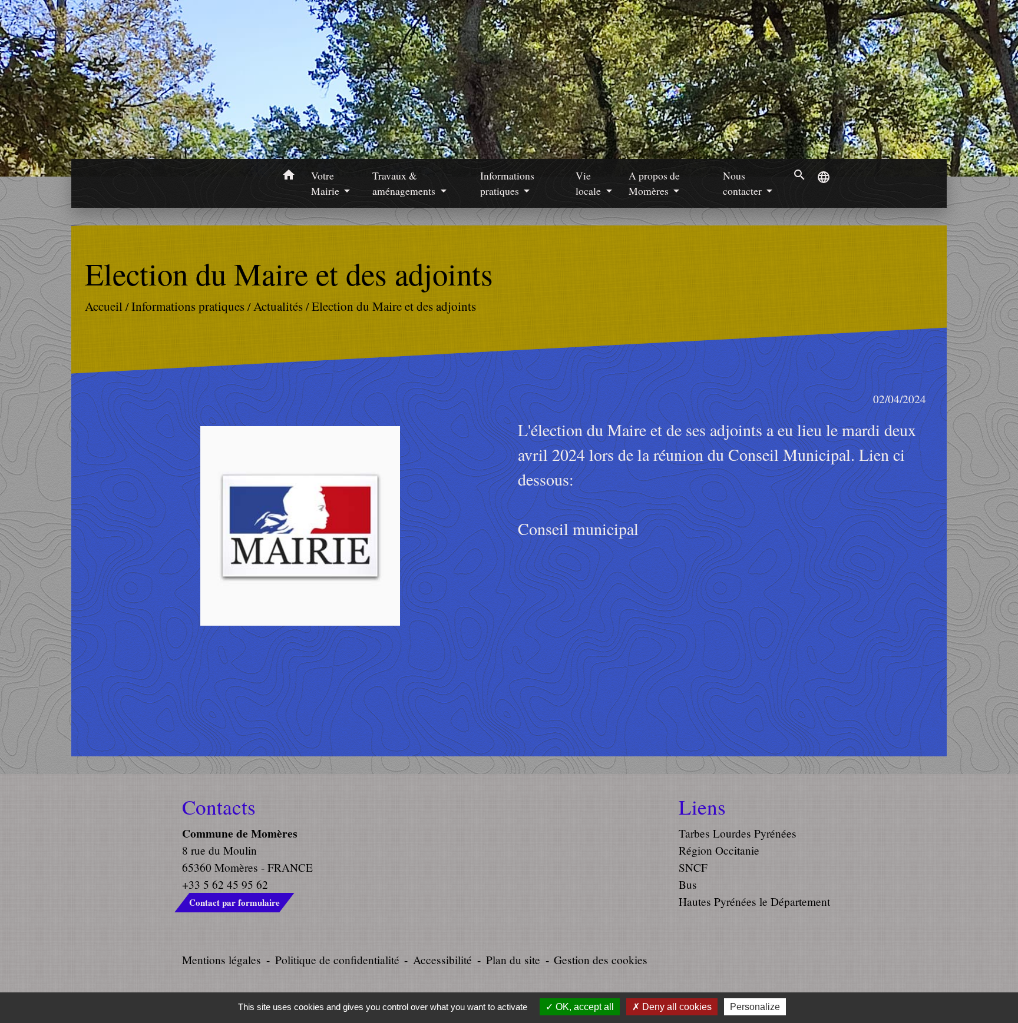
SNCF (693, 867)
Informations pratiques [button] (507, 183)
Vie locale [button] (589, 183)
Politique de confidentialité (337, 959)
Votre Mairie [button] (326, 183)
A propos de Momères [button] (654, 183)
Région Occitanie (719, 850)
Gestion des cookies (600, 959)
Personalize (755, 1007)
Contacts (219, 807)
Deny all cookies (676, 1007)
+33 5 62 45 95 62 (225, 884)
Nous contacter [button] (743, 183)
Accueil (104, 306)
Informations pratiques (187, 306)
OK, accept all (583, 1007)
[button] (288, 176)
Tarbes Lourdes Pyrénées (737, 833)
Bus (688, 884)
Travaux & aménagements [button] (405, 183)
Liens (702, 807)
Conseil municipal (578, 528)
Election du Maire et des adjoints (394, 306)
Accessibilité (442, 959)
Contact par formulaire (234, 902)
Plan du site (513, 959)
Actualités (278, 306)
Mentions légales (221, 959)
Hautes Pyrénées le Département (754, 901)
